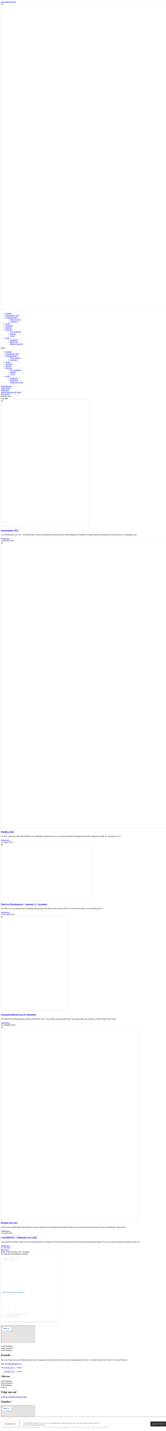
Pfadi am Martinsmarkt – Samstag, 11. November (24, 904)
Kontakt (13, 334)
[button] (83, 348)
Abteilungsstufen (11, 318)
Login (7, 338)
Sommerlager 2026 (12, 315)
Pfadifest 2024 (7, 832)
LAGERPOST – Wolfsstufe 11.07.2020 (19, 1237)
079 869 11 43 (9, 1371)
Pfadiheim (9, 326)
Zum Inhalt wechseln (8, 2)
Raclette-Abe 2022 (9, 1223)
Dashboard (14, 340)
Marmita (8, 328)
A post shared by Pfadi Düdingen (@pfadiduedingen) (21, 1322)
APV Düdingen (15, 332)
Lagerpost (13, 322)
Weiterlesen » (6, 539)
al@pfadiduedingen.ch (13, 1364)
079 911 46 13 (9, 1368)
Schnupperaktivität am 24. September (18, 1014)
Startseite (8, 313)
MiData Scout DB (16, 344)
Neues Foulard (15, 320)
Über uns (8, 330)
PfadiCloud (14, 342)
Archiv (7, 324)
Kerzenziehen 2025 (9, 530)
